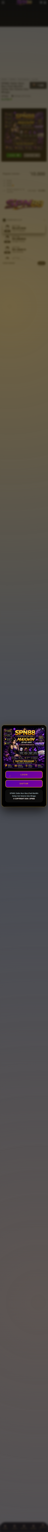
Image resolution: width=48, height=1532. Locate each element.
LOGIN (24, 775)
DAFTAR (24, 784)
